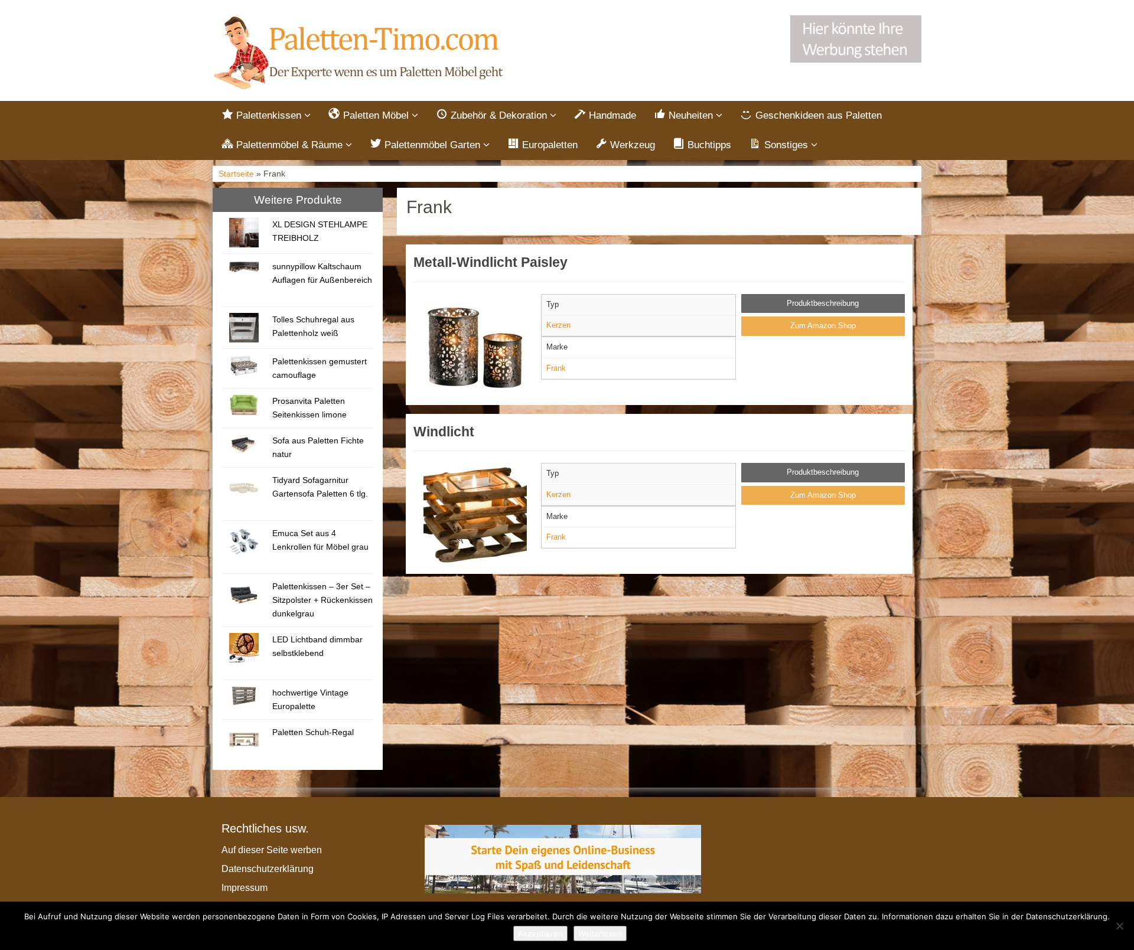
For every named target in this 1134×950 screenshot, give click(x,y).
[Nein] (1119, 926)
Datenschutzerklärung (267, 869)
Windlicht (443, 431)
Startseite (236, 173)
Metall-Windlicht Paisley (490, 262)
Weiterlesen (600, 933)
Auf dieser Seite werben (271, 850)
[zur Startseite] (360, 53)
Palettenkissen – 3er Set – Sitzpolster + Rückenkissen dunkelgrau (322, 600)
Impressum (244, 888)
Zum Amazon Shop (823, 325)
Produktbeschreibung (823, 303)
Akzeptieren (540, 933)
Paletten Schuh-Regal (313, 732)
